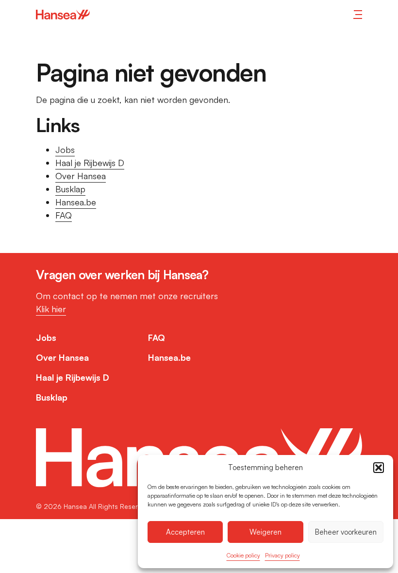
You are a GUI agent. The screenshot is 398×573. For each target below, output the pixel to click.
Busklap (70, 189)
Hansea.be (75, 202)
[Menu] (357, 14)
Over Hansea (80, 175)
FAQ (63, 215)
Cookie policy (243, 555)
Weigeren (265, 532)
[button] (378, 467)
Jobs (65, 149)
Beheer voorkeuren (346, 532)
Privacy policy (282, 555)
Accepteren (185, 532)
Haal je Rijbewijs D (89, 162)
